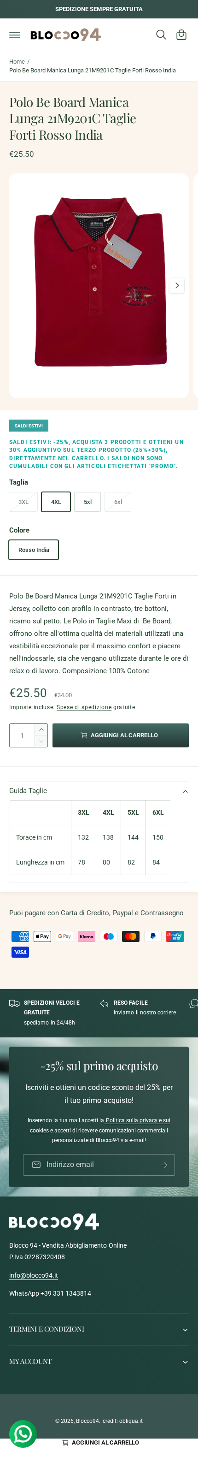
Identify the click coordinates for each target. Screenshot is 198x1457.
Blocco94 (87, 1421)
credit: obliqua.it (123, 1421)
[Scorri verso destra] (176, 285)
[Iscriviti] (164, 1165)
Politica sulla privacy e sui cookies (100, 1126)
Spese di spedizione (84, 707)
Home (17, 61)
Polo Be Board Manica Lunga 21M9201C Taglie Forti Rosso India (92, 70)
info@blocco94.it (33, 1275)
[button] (15, 34)
